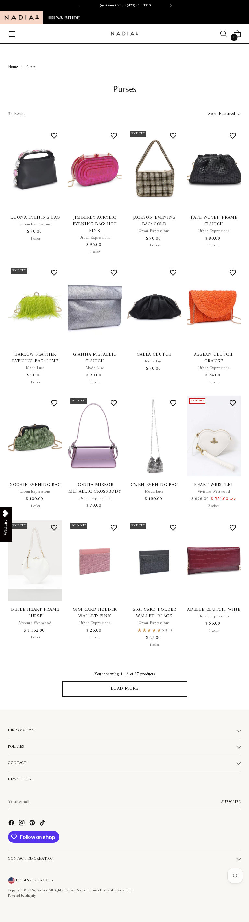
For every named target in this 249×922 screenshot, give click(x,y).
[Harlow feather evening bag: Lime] (35, 305)
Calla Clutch (154, 355)
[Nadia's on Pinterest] (33, 824)
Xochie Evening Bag (35, 485)
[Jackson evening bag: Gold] (154, 168)
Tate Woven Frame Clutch (214, 221)
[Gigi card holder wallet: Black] (154, 560)
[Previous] (79, 5)
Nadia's (42, 890)
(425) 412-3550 (139, 5)
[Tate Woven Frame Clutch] (214, 168)
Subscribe (231, 802)
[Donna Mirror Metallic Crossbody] (95, 436)
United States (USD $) (32, 880)
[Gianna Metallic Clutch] (95, 305)
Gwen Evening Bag (154, 485)
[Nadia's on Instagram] (22, 824)
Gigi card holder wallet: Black (154, 613)
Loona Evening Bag (35, 218)
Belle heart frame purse (35, 613)
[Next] (170, 5)
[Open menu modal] (11, 34)
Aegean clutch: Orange (214, 358)
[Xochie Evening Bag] (35, 436)
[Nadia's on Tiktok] (43, 824)
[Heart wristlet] (214, 436)
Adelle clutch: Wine (214, 610)
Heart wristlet (214, 485)
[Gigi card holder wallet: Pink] (95, 560)
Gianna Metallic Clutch (94, 358)
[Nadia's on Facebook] (12, 824)
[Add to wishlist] (54, 136)
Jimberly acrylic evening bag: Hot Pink (95, 224)
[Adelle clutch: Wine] (214, 560)
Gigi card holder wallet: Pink (95, 613)
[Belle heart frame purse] (35, 560)
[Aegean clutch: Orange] (214, 305)
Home (13, 66)
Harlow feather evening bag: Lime (35, 358)
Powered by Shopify (22, 895)
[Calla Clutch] (154, 305)
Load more (124, 689)
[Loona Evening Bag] (35, 168)
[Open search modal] (223, 34)
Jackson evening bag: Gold (154, 221)
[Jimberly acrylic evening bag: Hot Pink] (95, 168)
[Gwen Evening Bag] (154, 436)
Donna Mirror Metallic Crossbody (94, 488)
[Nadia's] (124, 33)
